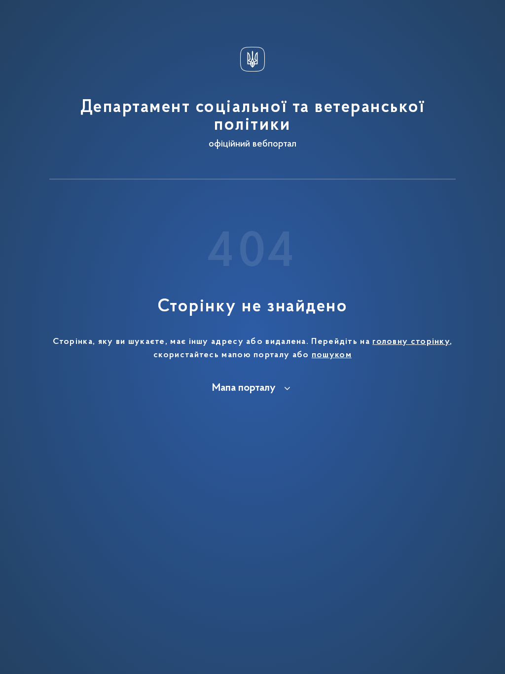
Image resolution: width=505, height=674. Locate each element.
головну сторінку (411, 341)
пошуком (332, 355)
